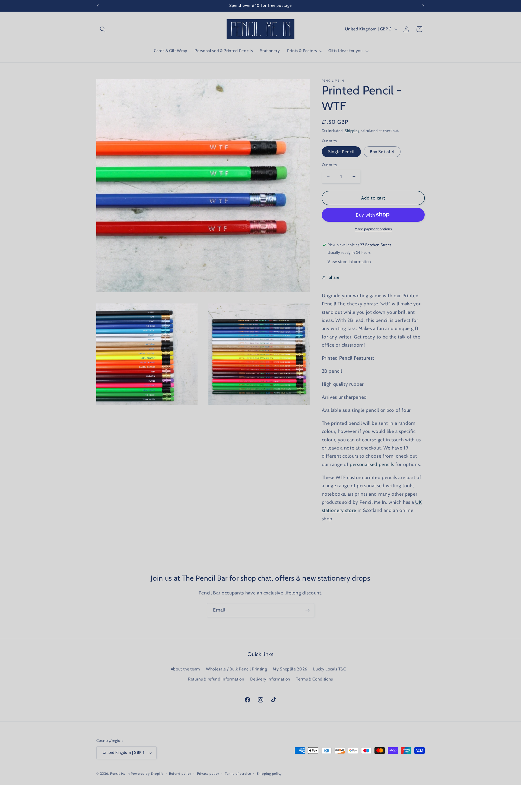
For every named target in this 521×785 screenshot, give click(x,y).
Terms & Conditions (314, 679)
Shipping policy (269, 773)
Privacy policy (208, 773)
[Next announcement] (423, 5)
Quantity (329, 164)
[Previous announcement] (98, 5)
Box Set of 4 (382, 151)
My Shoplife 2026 (290, 669)
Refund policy (180, 773)
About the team (185, 669)
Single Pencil (341, 151)
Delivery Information (270, 679)
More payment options (373, 229)
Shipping (352, 130)
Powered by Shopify (147, 773)
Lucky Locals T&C (329, 669)
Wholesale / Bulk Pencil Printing (236, 669)
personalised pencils (372, 464)
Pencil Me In (120, 773)
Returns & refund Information (216, 679)
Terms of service (238, 773)
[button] (102, 29)
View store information (349, 261)
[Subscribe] (307, 610)
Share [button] (334, 277)
